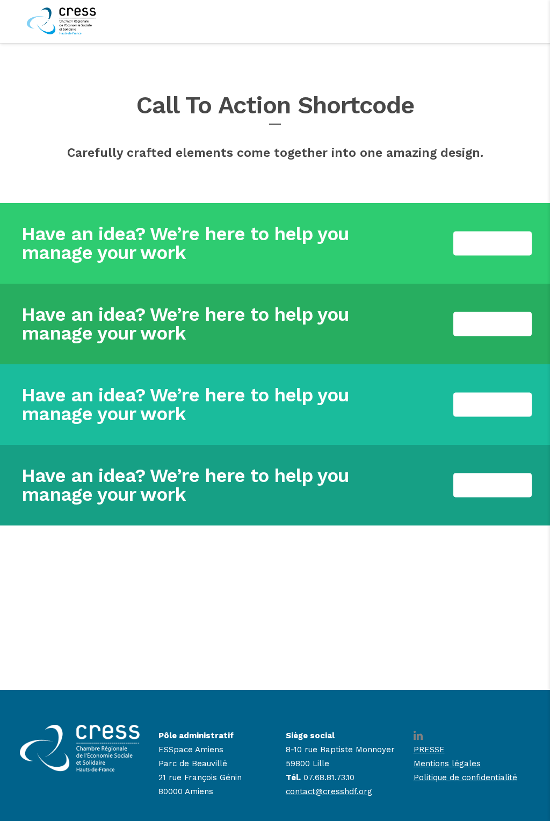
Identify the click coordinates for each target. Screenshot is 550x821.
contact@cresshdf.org (329, 791)
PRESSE (429, 749)
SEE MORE (492, 243)
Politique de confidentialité (465, 777)
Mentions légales (447, 763)
